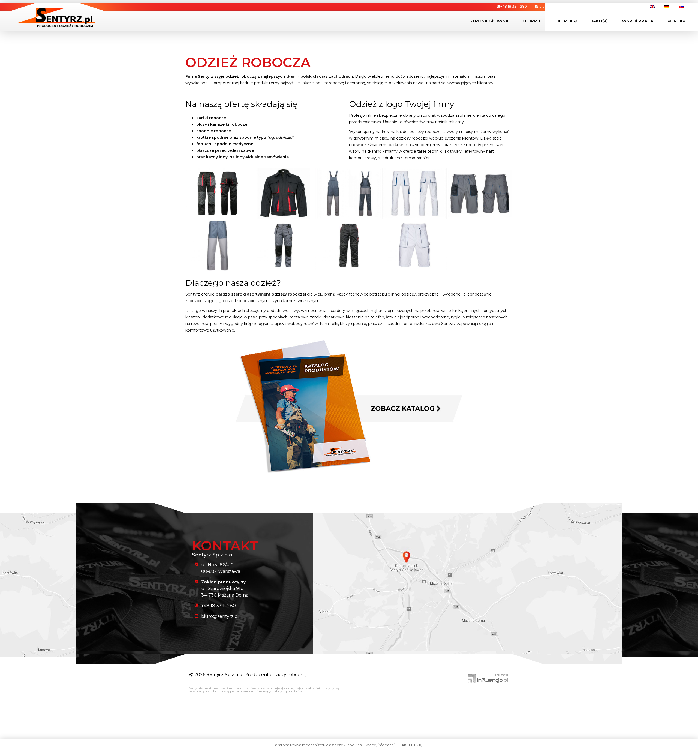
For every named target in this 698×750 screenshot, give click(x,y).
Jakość (599, 20)
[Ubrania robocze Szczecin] (56, 17)
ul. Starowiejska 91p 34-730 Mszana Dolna (224, 588)
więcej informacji (380, 745)
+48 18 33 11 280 (218, 605)
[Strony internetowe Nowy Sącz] (488, 678)
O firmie (532, 20)
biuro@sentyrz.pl (220, 616)
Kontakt (677, 20)
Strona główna (489, 20)
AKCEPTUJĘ (412, 745)
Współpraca (637, 20)
